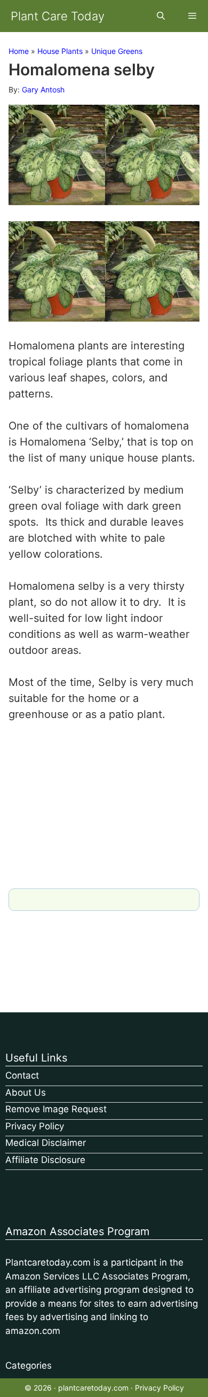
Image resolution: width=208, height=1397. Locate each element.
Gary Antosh (43, 89)
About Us (25, 1092)
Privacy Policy (34, 1126)
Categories (28, 1365)
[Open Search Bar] (160, 16)
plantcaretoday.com (93, 1387)
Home (19, 51)
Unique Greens (116, 51)
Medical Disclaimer (45, 1142)
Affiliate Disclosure (45, 1159)
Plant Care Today (58, 16)
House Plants (60, 51)
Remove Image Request (56, 1109)
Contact (22, 1075)
